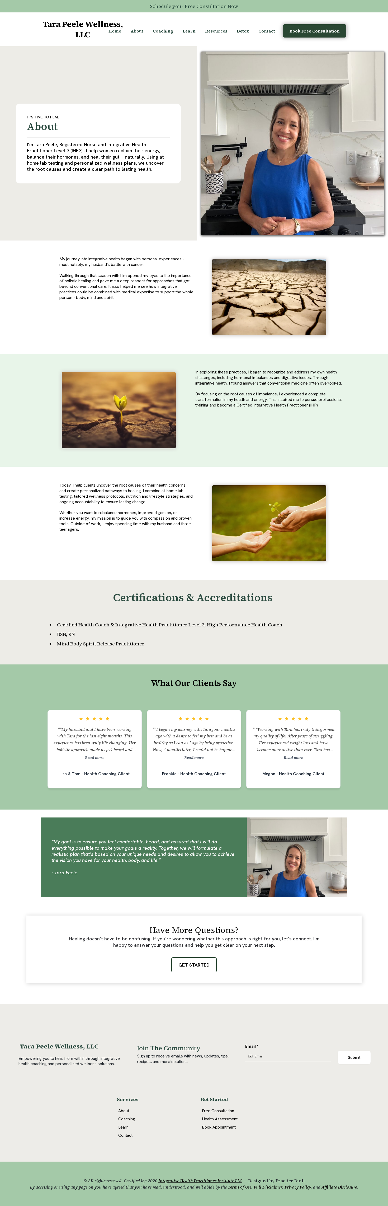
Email (251, 1046)
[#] (301, 1118)
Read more (94, 757)
